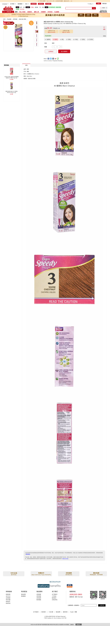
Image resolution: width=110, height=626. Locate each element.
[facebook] (48, 59)
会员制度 (8, 598)
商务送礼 (8, 601)
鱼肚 (43, 7)
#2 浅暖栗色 (48, 39)
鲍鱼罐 (36, 7)
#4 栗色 (62, 39)
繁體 (76, 612)
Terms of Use (65, 558)
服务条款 (28, 554)
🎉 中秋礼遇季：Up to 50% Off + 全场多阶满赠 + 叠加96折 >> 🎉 (55, 1)
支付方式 (8, 596)
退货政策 (39, 594)
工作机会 (54, 596)
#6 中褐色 (75, 39)
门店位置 (51, 612)
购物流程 (8, 594)
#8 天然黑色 (90, 39)
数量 (45, 47)
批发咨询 (8, 603)
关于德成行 (54, 594)
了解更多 (72, 624)
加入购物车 (64, 51)
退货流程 (39, 596)
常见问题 (8, 599)
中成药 (17, 9)
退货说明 (39, 598)
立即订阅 (102, 605)
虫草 (21, 7)
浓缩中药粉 (58, 7)
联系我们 (54, 598)
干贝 (40, 7)
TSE (8, 8)
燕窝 (17, 7)
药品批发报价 (48, 35)
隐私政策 (58, 612)
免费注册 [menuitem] (104, 3)
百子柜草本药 (52, 7)
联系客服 (39, 599)
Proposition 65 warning (57, 60)
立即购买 (50, 51)
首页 (16, 12)
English (72, 612)
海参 (46, 7)
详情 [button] (26, 65)
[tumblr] (53, 59)
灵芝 (24, 7)
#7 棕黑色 (82, 39)
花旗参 (27, 7)
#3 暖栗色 (55, 39)
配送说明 (23, 594)
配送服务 (23, 596)
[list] (39, 8)
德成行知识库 (103, 12)
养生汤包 (22, 9)
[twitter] (51, 59)
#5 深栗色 (68, 39)
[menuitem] (8, 4)
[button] (12, 12)
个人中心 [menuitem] (90, 4)
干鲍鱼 (32, 7)
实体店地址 (54, 599)
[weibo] (55, 59)
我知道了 (79, 624)
